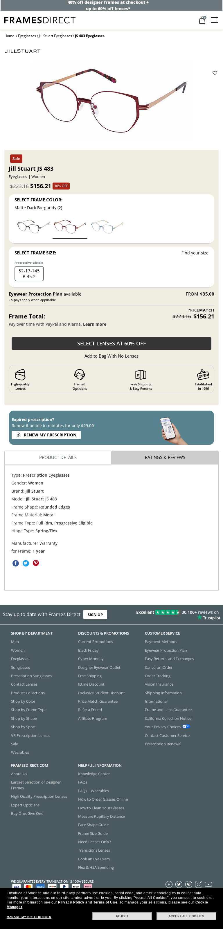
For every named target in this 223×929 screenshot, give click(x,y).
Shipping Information (163, 692)
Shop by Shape (24, 718)
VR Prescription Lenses (30, 735)
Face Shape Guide (93, 824)
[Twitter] (178, 884)
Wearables (20, 752)
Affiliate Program (92, 718)
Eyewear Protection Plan (35, 294)
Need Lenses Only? (94, 841)
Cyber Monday (91, 658)
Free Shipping (90, 675)
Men (15, 641)
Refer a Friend (90, 709)
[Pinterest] (188, 884)
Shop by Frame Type (28, 709)
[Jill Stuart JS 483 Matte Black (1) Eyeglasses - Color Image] (33, 228)
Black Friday (88, 650)
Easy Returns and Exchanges (169, 658)
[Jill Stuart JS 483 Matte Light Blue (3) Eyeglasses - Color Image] (107, 228)
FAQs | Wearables (93, 790)
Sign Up (95, 614)
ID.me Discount (91, 684)
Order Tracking (157, 675)
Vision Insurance (159, 684)
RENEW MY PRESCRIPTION (50, 435)
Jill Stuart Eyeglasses (55, 35)
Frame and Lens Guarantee (168, 709)
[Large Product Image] (111, 103)
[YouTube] (208, 884)
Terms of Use (105, 902)
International (156, 701)
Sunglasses (20, 667)
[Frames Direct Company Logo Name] (39, 19)
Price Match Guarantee (98, 701)
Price (201, 310)
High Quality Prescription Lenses (39, 796)
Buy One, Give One (27, 813)
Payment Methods (161, 641)
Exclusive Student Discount (101, 692)
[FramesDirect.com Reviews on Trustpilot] (175, 614)
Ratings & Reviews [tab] (165, 457)
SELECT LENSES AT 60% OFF (111, 343)
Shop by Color (23, 701)
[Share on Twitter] (26, 563)
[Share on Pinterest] (36, 563)
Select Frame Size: (35, 253)
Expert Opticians (25, 805)
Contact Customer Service (167, 735)
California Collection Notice (168, 718)
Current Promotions (95, 641)
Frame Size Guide (93, 833)
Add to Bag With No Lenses (111, 356)
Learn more (94, 324)
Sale (14, 743)
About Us (19, 773)
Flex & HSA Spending (96, 867)
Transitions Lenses (94, 850)
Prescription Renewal (163, 743)
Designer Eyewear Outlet (99, 667)
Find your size (194, 253)
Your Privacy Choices (163, 726)
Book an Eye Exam (94, 858)
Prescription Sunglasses (31, 675)
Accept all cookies (186, 916)
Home (9, 35)
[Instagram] (198, 884)
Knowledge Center (94, 773)
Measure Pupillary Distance (101, 816)
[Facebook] (169, 884)
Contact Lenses (24, 684)
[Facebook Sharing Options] (15, 563)
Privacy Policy (71, 902)
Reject (122, 916)
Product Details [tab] (58, 457)
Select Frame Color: (38, 200)
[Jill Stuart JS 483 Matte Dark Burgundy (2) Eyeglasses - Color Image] (70, 228)
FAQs (82, 782)
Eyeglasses (27, 35)
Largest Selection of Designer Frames (36, 784)
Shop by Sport (23, 726)
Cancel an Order (158, 667)
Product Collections (28, 692)
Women (18, 650)
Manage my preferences (29, 917)
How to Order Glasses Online (103, 799)
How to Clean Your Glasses (101, 807)
